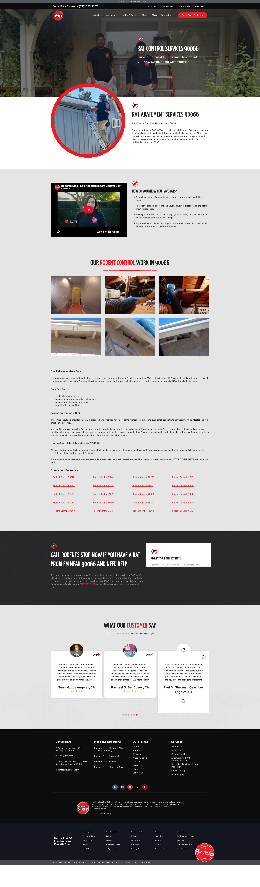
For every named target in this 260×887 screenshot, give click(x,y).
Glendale (180, 840)
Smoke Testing (178, 770)
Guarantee (199, 6)
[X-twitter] (137, 787)
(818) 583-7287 (87, 584)
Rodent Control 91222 (103, 494)
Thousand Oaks (88, 836)
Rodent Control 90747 (63, 477)
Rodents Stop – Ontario (105, 761)
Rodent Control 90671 (103, 502)
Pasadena (86, 845)
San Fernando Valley (185, 845)
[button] (123, 715)
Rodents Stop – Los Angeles (107, 756)
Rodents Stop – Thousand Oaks (109, 767)
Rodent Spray (177, 774)
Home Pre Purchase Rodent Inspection (185, 765)
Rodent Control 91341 (103, 511)
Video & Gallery (130, 15)
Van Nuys (158, 845)
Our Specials (184, 6)
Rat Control (176, 746)
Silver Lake (181, 832)
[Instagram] (122, 787)
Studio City (159, 836)
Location (137, 761)
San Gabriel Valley (184, 849)
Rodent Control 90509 (64, 511)
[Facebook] (115, 787)
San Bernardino (112, 832)
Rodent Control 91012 (142, 502)
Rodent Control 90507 (64, 485)
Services (110, 15)
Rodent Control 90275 (143, 477)
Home (136, 746)
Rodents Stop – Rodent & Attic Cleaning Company (108, 749)
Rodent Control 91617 (142, 485)
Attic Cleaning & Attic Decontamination (181, 759)
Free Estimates (98, 813)
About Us (97, 15)
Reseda (109, 840)
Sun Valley (135, 845)
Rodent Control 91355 (183, 502)
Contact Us (166, 15)
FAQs (154, 15)
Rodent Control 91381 (103, 485)
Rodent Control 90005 (183, 494)
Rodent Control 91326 (183, 485)
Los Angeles (87, 832)
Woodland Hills (160, 849)
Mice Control (177, 750)
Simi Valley (86, 849)
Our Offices (151, 6)
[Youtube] (130, 787)
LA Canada (135, 840)
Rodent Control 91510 (182, 477)
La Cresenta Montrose (185, 836)
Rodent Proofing (179, 754)
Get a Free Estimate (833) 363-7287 (75, 6)
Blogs (144, 15)
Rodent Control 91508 (143, 511)
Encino (109, 836)
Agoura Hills (87, 840)
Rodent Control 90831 (143, 494)
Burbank (158, 840)
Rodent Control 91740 (103, 477)
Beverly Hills (136, 849)
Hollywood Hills (112, 849)
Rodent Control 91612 (182, 511)
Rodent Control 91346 (63, 502)
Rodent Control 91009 (63, 494)
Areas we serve (140, 758)
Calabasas (158, 832)
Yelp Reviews (167, 6)
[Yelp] (145, 787)
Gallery (136, 765)
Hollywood (135, 836)
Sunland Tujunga (113, 845)
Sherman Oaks (137, 832)
